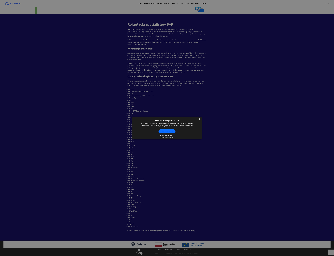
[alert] (167, 128)
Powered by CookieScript (167, 137)
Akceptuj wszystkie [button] (167, 131)
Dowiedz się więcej (170, 127)
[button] (166, 135)
